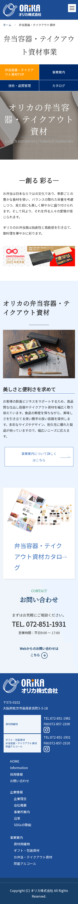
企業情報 (16, 792)
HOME (14, 761)
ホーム (7, 25)
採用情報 (16, 774)
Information (19, 767)
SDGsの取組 (22, 824)
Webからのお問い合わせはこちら (39, 651)
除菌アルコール (25, 863)
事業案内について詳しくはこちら (39, 456)
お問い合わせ (19, 780)
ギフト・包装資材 (26, 850)
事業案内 (58, 72)
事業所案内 (22, 811)
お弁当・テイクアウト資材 (33, 857)
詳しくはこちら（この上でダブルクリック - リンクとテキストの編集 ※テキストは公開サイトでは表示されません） (39, 533)
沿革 (17, 818)
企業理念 (20, 798)
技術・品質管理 (19, 85)
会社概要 (20, 805)
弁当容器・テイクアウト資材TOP (19, 72)
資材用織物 (22, 843)
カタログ (58, 85)
